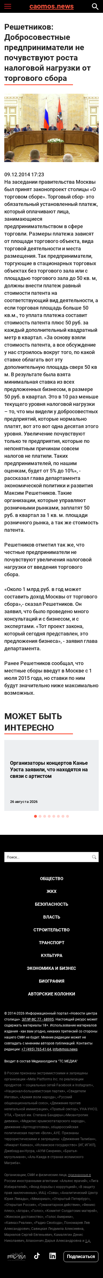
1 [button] (35, 816)
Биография (51, 981)
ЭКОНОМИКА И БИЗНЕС (51, 968)
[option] (51, 775)
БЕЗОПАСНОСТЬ (51, 904)
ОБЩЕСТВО (51, 878)
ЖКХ (52, 891)
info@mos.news (65, 1049)
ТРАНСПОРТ (51, 942)
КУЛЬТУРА (51, 955)
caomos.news (51, 6)
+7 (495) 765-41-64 (36, 1049)
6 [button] (58, 816)
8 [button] (67, 816)
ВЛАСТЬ (51, 917)
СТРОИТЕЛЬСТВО (51, 930)
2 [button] (40, 816)
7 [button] (63, 816)
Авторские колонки (51, 994)
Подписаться (81, 1256)
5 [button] (53, 816)
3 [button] (44, 816)
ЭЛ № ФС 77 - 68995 (38, 1019)
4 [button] (49, 816)
